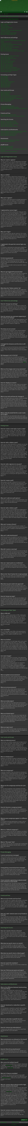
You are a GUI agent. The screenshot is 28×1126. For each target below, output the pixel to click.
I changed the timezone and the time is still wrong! (11, 44)
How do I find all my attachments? (8, 141)
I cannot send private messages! (7, 105)
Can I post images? (5, 80)
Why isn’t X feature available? (7, 147)
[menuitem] (15, 1122)
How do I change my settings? (7, 39)
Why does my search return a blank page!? (10, 123)
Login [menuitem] (25, 12)
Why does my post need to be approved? (9, 70)
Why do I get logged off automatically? (9, 32)
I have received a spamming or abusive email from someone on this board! (14, 109)
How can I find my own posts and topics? (9, 126)
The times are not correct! (6, 43)
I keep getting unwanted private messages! (10, 107)
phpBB (24, 362)
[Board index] (14, 0)
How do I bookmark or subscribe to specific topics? (11, 132)
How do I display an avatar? (6, 48)
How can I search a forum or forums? (8, 121)
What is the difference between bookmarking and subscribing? (13, 131)
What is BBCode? (4, 76)
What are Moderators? (5, 93)
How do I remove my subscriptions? (8, 135)
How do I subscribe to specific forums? (9, 133)
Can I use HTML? (4, 77)
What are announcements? (6, 83)
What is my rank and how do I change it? (9, 49)
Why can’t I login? (4, 29)
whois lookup (9, 1091)
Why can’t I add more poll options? (8, 61)
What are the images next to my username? (10, 47)
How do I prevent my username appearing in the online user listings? (13, 41)
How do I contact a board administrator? (9, 151)
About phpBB (10, 1067)
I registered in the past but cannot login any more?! (11, 30)
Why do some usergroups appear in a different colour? (12, 98)
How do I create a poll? (5, 59)
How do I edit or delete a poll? (7, 62)
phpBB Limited (9, 1065)
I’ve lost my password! (5, 31)
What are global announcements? (8, 81)
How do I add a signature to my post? (8, 58)
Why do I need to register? (6, 23)
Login (2, 13)
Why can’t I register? (5, 26)
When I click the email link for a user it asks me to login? (12, 50)
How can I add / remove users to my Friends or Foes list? (13, 116)
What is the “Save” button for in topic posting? (10, 68)
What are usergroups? (5, 94)
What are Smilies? (4, 79)
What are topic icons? (5, 86)
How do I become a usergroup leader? (8, 97)
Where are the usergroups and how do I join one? (11, 95)
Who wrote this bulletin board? (7, 146)
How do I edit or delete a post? (7, 57)
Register (6, 13)
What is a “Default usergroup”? (7, 99)
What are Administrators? (6, 91)
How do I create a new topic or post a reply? (10, 55)
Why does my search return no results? (9, 122)
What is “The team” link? (6, 101)
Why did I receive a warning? (7, 66)
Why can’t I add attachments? (7, 65)
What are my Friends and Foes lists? (8, 114)
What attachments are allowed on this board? (10, 140)
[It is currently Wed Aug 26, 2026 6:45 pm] (26, 16)
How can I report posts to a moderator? (9, 67)
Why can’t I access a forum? (7, 63)
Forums (1, 12)
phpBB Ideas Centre (6, 1077)
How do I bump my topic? (6, 71)
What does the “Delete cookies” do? (8, 34)
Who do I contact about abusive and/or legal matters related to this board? (14, 149)
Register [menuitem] (27, 12)
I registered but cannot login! (6, 27)
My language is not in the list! (7, 45)
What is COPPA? (4, 25)
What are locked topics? (6, 85)
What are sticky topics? (5, 84)
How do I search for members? (7, 125)
